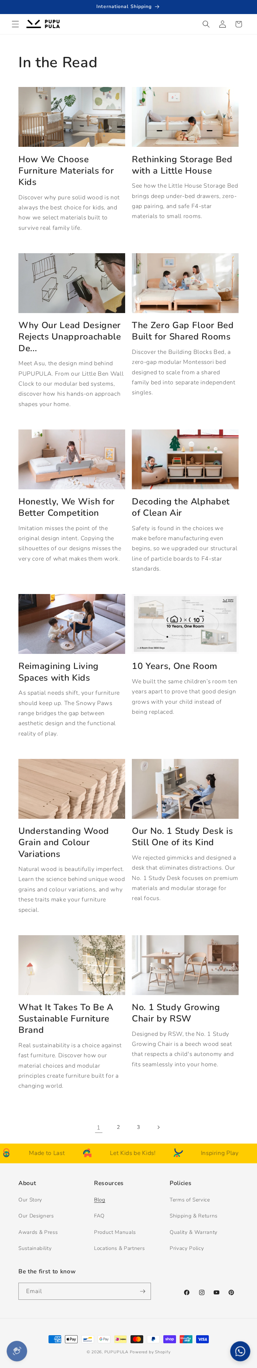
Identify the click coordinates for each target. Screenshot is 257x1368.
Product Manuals (115, 1232)
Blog (99, 1199)
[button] (15, 24)
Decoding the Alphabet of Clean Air (181, 507)
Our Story (30, 1199)
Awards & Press (38, 1232)
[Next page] (158, 1127)
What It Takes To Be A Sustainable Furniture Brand (65, 1018)
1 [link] (99, 1127)
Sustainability (35, 1248)
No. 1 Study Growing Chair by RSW (176, 1012)
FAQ (99, 1215)
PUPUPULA (116, 1352)
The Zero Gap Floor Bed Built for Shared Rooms (183, 331)
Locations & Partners (119, 1248)
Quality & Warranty (194, 1232)
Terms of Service (190, 1199)
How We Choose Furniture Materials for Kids (66, 171)
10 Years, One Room (175, 666)
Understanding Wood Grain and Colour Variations (63, 842)
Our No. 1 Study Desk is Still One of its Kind (182, 836)
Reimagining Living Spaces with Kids (58, 671)
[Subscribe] (143, 1291)
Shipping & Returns (194, 1215)
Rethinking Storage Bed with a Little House (182, 165)
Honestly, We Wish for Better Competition (66, 507)
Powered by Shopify (150, 1352)
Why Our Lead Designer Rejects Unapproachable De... (69, 336)
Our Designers (36, 1215)
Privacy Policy (187, 1248)
